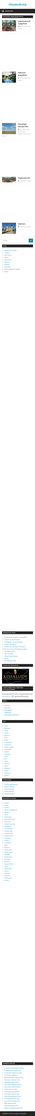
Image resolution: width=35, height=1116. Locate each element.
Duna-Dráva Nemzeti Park (12, 1101)
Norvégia (7, 854)
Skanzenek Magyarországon (12, 1084)
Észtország (7, 822)
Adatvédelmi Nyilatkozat (11, 715)
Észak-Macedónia (9, 819)
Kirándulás (23, 129)
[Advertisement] (17, 53)
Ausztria (6, 807)
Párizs (6, 726)
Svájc (5, 866)
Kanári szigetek (9, 747)
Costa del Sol (8, 742)
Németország (8, 852)
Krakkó (6, 733)
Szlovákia (7, 873)
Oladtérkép (7, 712)
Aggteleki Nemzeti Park (11, 1106)
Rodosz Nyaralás (9, 789)
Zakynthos (7, 754)
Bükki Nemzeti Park (10, 1103)
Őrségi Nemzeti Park (10, 1089)
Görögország (8, 831)
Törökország (8, 878)
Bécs (5, 759)
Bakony (6, 658)
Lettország (7, 838)
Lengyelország (8, 836)
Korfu (6, 756)
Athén (6, 740)
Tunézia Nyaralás (9, 794)
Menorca (7, 262)
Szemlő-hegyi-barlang (11, 656)
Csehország (7, 817)
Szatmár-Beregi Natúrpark (12, 639)
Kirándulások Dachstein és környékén (15, 637)
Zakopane (7, 773)
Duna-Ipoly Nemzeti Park (11, 1098)
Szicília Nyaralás (9, 791)
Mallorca (7, 735)
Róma (6, 766)
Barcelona (7, 728)
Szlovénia (7, 876)
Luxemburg (7, 749)
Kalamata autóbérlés (10, 250)
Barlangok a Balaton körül (12, 1080)
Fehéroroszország (9, 824)
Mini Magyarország (10, 661)
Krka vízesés (8, 255)
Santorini (7, 763)
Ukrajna (6, 880)
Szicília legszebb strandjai (12, 269)
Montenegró (8, 850)
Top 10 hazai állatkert (10, 1075)
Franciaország (8, 829)
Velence (6, 752)
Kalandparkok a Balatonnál (12, 1070)
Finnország (7, 826)
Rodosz (6, 775)
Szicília (6, 770)
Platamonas (7, 260)
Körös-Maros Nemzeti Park (12, 1087)
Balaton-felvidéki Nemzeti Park (13, 1108)
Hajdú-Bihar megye (25, 26)
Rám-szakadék (8, 654)
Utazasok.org (17, 4)
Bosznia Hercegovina (10, 810)
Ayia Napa (7, 267)
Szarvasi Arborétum (10, 644)
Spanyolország (8, 864)
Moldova (7, 847)
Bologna (6, 264)
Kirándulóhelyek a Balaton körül (14, 1077)
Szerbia (6, 871)
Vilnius (6, 271)
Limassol (7, 253)
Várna (6, 761)
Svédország (7, 868)
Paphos (6, 257)
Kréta (5, 738)
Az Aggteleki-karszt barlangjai (13, 642)
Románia (7, 861)
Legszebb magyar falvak (11, 1082)
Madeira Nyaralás (9, 787)
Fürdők (20, 28)
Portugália (7, 859)
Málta (6, 845)
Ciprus (6, 814)
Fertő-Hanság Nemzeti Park (12, 1096)
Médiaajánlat (8, 710)
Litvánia (6, 840)
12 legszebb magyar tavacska (13, 1073)
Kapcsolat (7, 708)
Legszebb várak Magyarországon (14, 1068)
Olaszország (8, 857)
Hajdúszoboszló (24, 178)
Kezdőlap (7, 705)
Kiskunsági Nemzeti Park (11, 1091)
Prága (6, 731)
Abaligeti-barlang (9, 651)
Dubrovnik (7, 745)
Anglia (6, 805)
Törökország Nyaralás (10, 784)
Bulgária (6, 812)
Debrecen (21, 224)
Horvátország (8, 833)
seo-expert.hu (6, 696)
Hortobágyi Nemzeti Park (11, 1094)
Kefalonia (7, 768)
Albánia (6, 803)
